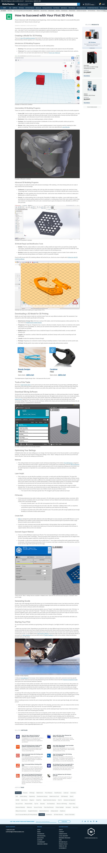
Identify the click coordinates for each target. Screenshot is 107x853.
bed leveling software (43, 633)
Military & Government (21, 811)
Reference (29, 807)
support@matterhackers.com (15, 831)
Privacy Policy (63, 844)
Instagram (88, 821)
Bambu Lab (38, 7)
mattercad (66, 792)
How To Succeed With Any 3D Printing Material (23, 10)
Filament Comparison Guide (70, 679)
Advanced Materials (20, 807)
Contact (61, 831)
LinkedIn (91, 821)
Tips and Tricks (44, 10)
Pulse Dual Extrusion (49, 807)
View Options (87, 75)
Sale (10, 7)
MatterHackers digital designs (34, 322)
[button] (24, 4)
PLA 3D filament (68, 463)
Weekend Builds (72, 10)
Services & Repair (42, 844)
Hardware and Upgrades (81, 10)
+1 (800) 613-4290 (37, 1)
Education (58, 10)
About (61, 829)
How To (60, 800)
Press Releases (48, 792)
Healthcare (62, 811)
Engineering (32, 796)
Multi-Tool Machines (44, 811)
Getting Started (51, 10)
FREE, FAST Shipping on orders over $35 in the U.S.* (12, 1)
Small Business (64, 10)
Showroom (40, 833)
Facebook (82, 821)
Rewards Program (64, 838)
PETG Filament (72, 7)
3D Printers (21, 7)
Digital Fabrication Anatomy (49, 800)
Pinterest (93, 821)
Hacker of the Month (69, 814)
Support (39, 840)
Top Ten (36, 803)
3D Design (32, 792)
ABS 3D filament (75, 464)
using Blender (66, 127)
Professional (41, 836)
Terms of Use (63, 846)
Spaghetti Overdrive (32, 811)
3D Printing (10, 10)
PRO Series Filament (81, 7)
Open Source (24, 800)
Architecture (49, 814)
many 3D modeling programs (27, 38)
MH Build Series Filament (92, 7)
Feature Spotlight (48, 635)
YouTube (96, 821)
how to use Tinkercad (54, 52)
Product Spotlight (60, 807)
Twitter (85, 821)
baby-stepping (26, 635)
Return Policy (63, 842)
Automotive (73, 792)
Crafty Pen (38, 800)
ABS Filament (64, 7)
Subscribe (64, 821)
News (39, 831)
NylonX (71, 796)
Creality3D (41, 814)
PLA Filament (56, 7)
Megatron (32, 800)
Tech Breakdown (51, 803)
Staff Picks (15, 7)
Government (41, 842)
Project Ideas (72, 803)
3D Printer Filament (29, 7)
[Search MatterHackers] (78, 4)
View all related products (92, 107)
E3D (17, 796)
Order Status (63, 833)
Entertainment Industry (42, 796)
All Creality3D (3, 10)
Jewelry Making (23, 796)
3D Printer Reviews (91, 10)
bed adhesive (24, 678)
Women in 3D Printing (101, 10)
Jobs (60, 840)
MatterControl (36, 10)
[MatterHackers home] (8, 4)
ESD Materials (64, 796)
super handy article (26, 384)
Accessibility (63, 848)
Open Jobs (75, 807)
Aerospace (68, 807)
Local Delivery (63, 836)
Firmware (25, 792)
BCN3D (17, 800)
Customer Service (29, 1)
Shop (38, 829)
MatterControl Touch (54, 796)
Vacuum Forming (38, 807)
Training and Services (47, 7)
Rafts (19, 518)
